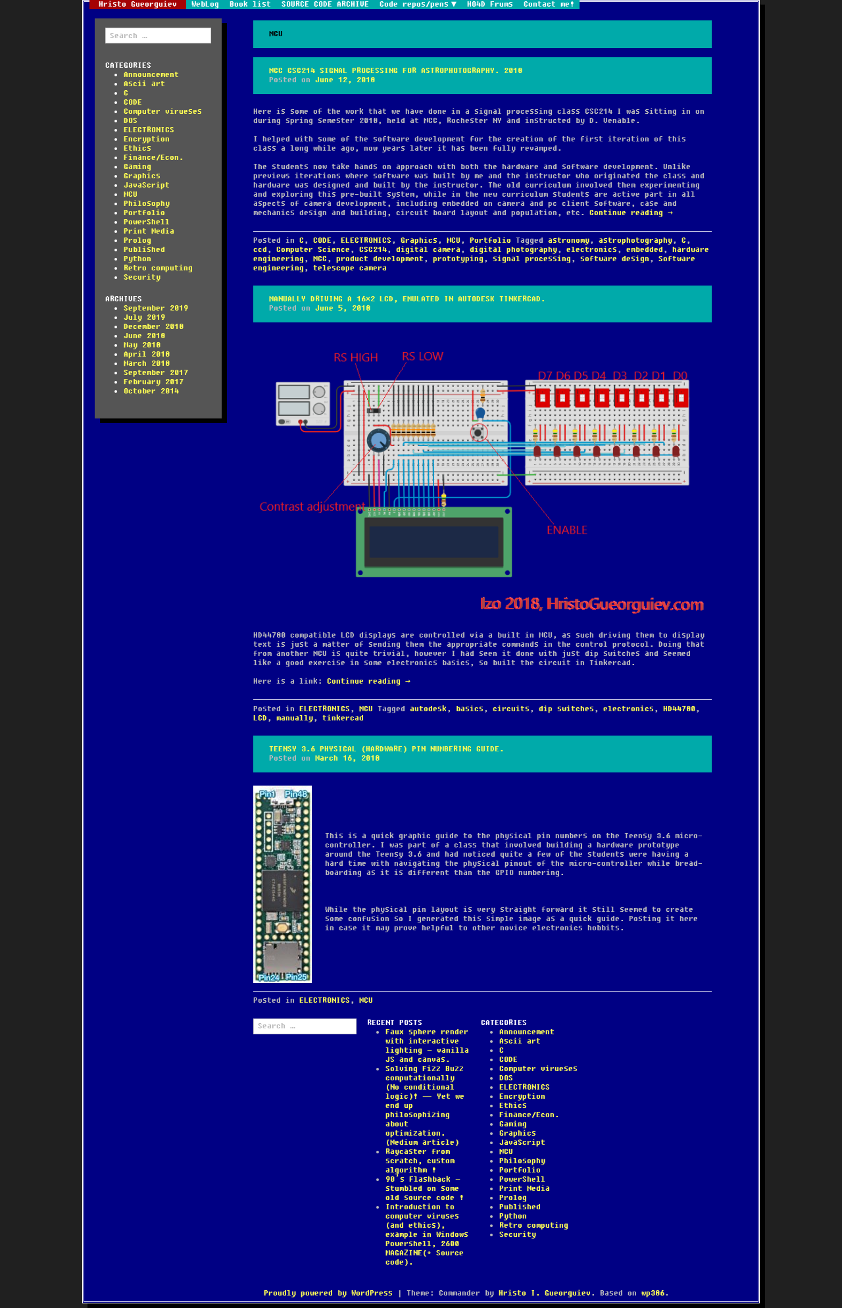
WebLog (205, 4)
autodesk (428, 709)
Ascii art (144, 84)
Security (142, 277)
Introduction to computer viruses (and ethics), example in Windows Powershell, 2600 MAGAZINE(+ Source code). (426, 1234)
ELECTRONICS (149, 130)
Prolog (137, 240)
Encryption (147, 139)
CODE (133, 102)
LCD (260, 718)
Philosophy (147, 204)
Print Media (149, 231)
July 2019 (144, 317)
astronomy (568, 240)
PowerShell (147, 222)
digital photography (513, 250)
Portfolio (144, 213)
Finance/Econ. (154, 158)
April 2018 (147, 354)
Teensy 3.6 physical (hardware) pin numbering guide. (386, 749)
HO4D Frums (490, 4)
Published (144, 250)
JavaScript (147, 185)
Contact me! (549, 4)
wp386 (652, 1293)
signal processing (532, 259)
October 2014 (151, 391)
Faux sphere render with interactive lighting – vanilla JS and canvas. (427, 1046)
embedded (644, 250)
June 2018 (144, 336)
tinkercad (343, 718)
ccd (260, 250)
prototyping (458, 259)
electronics (591, 250)
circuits (511, 709)
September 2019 (156, 308)
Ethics (137, 148)
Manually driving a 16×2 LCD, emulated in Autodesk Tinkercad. (407, 299)
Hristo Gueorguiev (138, 4)
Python (137, 259)
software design (614, 259)
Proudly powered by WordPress (328, 1293)
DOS (130, 121)
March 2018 (147, 363)
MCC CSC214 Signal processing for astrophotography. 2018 (395, 71)
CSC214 (373, 250)
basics (469, 709)
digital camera (428, 250)
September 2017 (156, 373)
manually (294, 718)
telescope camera (350, 268)
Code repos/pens (414, 4)
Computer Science (313, 250)
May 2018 (142, 345)
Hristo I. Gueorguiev (545, 1293)
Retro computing (158, 268)
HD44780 (679, 709)
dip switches (566, 709)
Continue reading (631, 213)
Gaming (137, 167)
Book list (250, 4)
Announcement (151, 75)
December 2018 (154, 327)
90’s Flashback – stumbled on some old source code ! (424, 1188)
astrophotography (635, 240)
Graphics (142, 176)
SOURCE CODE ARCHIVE (325, 4)
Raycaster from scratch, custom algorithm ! (420, 1161)
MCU (130, 194)
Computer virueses (163, 111)
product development (380, 259)
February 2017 (154, 382)
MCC (320, 259)
